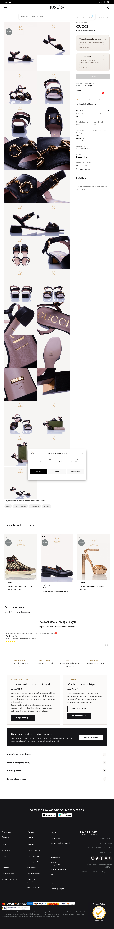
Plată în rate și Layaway (18, 762)
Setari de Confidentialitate (58, 869)
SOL (52, 879)
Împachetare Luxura (16, 779)
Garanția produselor (33, 887)
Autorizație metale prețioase (59, 884)
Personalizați (75, 471)
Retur (3, 862)
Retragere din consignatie (9, 879)
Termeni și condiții (56, 838)
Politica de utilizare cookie (59, 853)
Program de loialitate (33, 850)
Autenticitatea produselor (31, 880)
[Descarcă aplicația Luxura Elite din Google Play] (65, 815)
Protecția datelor (55, 857)
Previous (105, 645)
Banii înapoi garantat (33, 873)
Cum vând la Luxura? (8, 873)
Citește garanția (23, 718)
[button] (83, 453)
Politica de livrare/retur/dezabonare (58, 863)
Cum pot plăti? (31, 868)
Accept (38, 471)
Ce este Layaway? (91, 737)
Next (107, 645)
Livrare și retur (14, 770)
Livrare (4, 856)
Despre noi (30, 844)
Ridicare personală (33, 856)
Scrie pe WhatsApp (79, 716)
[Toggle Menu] (5, 7)
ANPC (53, 874)
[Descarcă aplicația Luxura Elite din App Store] (48, 815)
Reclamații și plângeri (57, 889)
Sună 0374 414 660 (79, 709)
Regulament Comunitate (58, 848)
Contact (4, 844)
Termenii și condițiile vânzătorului (61, 843)
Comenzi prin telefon (33, 862)
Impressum (58, 477)
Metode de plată (7, 850)
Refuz (57, 471)
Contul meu (5, 868)
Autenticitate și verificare (19, 754)
